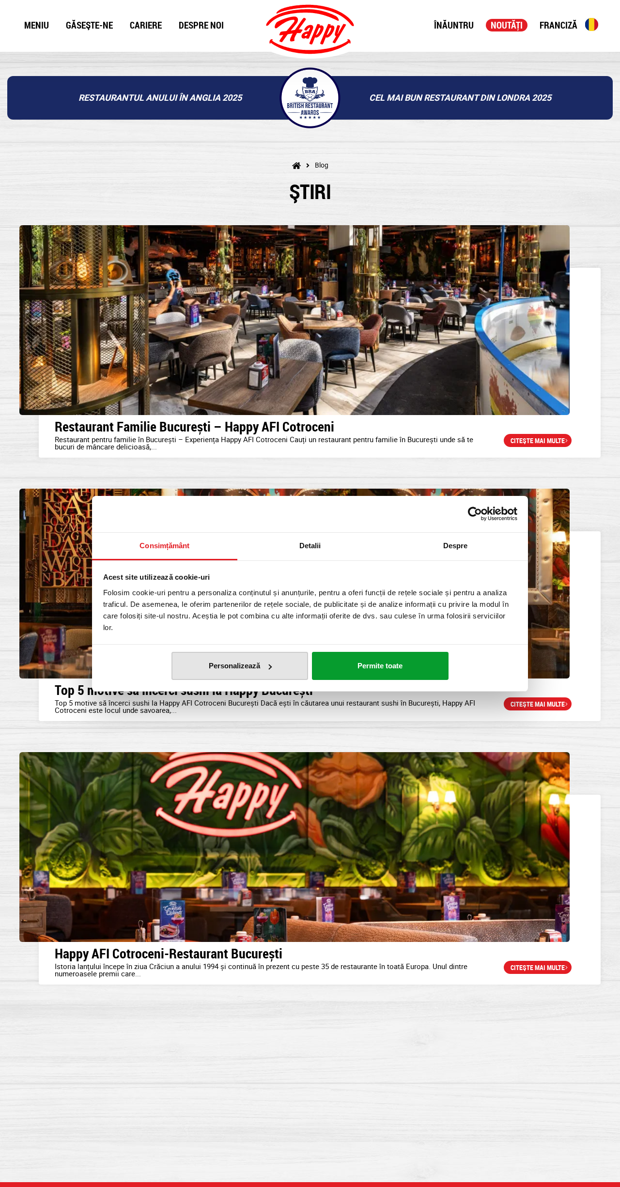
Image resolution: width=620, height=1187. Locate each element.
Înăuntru (454, 25)
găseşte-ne (89, 25)
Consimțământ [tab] (164, 545)
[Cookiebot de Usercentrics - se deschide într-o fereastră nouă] (475, 514)
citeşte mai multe (538, 440)
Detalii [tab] (310, 545)
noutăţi (507, 25)
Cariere (146, 25)
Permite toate (380, 666)
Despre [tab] (455, 545)
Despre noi (201, 25)
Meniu (36, 25)
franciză (558, 25)
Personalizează (234, 666)
